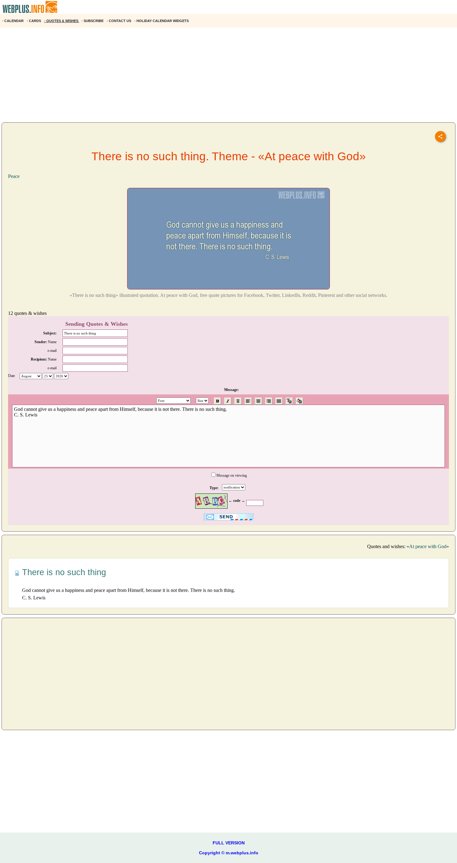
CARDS (34, 21)
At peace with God (427, 546)
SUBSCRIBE (92, 21)
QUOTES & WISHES (61, 21)
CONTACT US (119, 21)
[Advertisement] (186, 77)
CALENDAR (13, 21)
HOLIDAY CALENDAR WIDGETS (162, 21)
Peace (14, 176)
